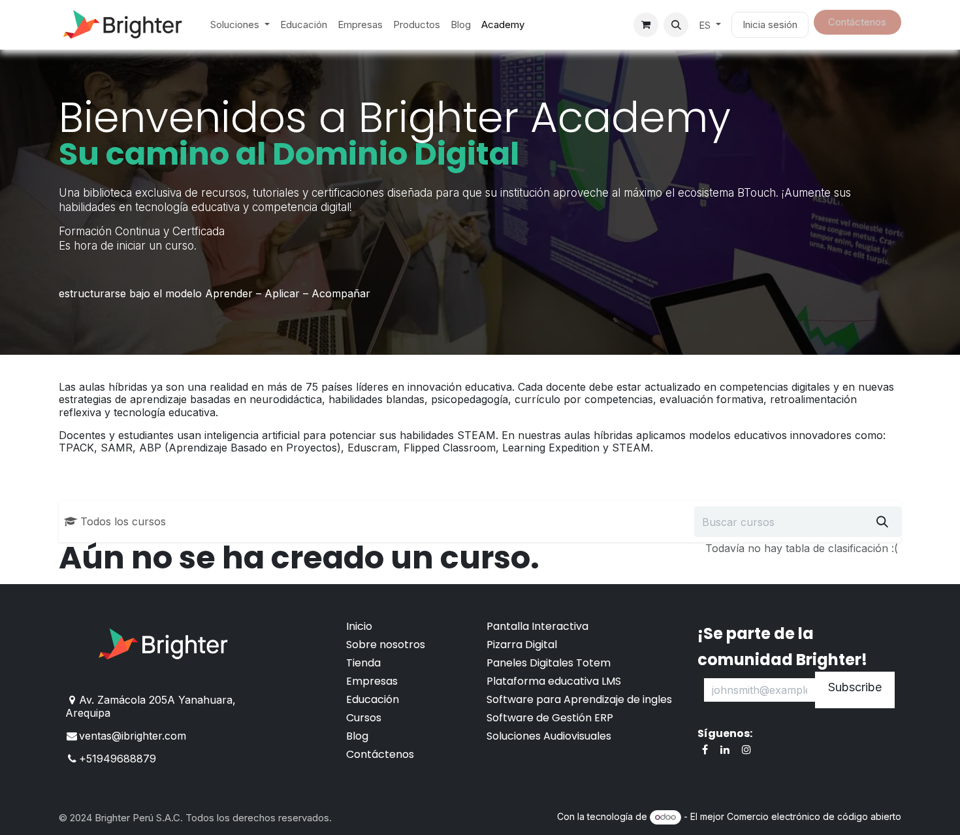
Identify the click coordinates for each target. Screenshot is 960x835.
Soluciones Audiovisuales (549, 736)
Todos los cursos (123, 521)
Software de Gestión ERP (550, 717)
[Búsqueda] (882, 521)
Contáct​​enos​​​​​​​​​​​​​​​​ (857, 22)
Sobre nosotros (385, 644)
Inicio (359, 626)
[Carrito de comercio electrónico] (645, 24)
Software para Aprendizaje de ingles (579, 699)
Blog (357, 736)
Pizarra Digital (522, 644)
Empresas (372, 681)
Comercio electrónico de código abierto (814, 816)
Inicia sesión (770, 24)
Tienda (363, 662)
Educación (372, 699)
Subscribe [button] (855, 687)
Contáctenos (380, 754)
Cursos (363, 717)
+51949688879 (117, 758)
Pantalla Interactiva (537, 626)
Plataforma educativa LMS (554, 681)
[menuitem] (240, 25)
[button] (676, 24)
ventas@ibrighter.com (132, 735)
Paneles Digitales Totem (549, 662)
